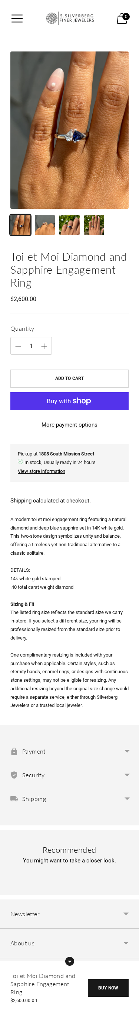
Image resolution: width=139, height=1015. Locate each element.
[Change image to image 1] (20, 225)
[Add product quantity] (18, 346)
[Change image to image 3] (69, 225)
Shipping (21, 500)
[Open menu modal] (17, 18)
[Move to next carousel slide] (129, 889)
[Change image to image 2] (45, 225)
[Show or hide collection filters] (70, 961)
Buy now (108, 988)
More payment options (69, 424)
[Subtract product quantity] (44, 346)
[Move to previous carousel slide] (10, 889)
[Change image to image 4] (94, 225)
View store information (41, 471)
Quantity (22, 328)
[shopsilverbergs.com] (69, 18)
